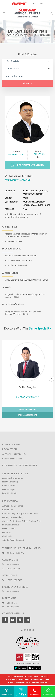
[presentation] (51, 379)
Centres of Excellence (12, 459)
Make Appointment (27, 415)
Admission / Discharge (12, 506)
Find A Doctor (20, 35)
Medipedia (7, 536)
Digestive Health (9, 493)
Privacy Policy (33, 676)
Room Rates (7, 510)
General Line (34, 694)
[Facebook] (5, 620)
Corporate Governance (17, 676)
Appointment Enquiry (30, 165)
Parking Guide (13, 607)
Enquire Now (48, 694)
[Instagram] (27, 620)
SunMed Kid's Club (10, 525)
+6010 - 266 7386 (14, 580)
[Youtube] (13, 620)
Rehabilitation (8, 486)
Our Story (6, 533)
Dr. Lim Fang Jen (27, 387)
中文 (42, 3)
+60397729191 (39, 154)
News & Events (9, 529)
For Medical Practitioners (19, 465)
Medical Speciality (14, 454)
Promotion (9, 449)
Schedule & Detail (27, 410)
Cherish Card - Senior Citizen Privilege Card (21, 521)
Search (28, 84)
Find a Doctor (11, 444)
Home (8, 35)
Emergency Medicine (18, 180)
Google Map (12, 603)
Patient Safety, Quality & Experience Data (20, 514)
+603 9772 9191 (13, 565)
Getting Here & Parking (12, 517)
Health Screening (10, 482)
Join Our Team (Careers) (13, 540)
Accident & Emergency (12, 478)
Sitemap (43, 676)
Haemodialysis (8, 490)
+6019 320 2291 (13, 569)
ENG (33, 3)
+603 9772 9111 (13, 592)
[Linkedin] (20, 620)
